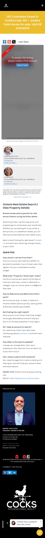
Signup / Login (22, 65)
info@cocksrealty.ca (10, 163)
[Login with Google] (9, 43)
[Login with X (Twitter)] (14, 43)
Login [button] (23, 41)
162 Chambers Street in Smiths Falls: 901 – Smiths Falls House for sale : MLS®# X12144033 (22, 22)
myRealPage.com (26, 197)
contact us (24, 333)
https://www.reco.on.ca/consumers (24, 378)
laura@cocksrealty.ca (10, 184)
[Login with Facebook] (4, 43)
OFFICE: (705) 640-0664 (10, 443)
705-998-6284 (8, 161)
